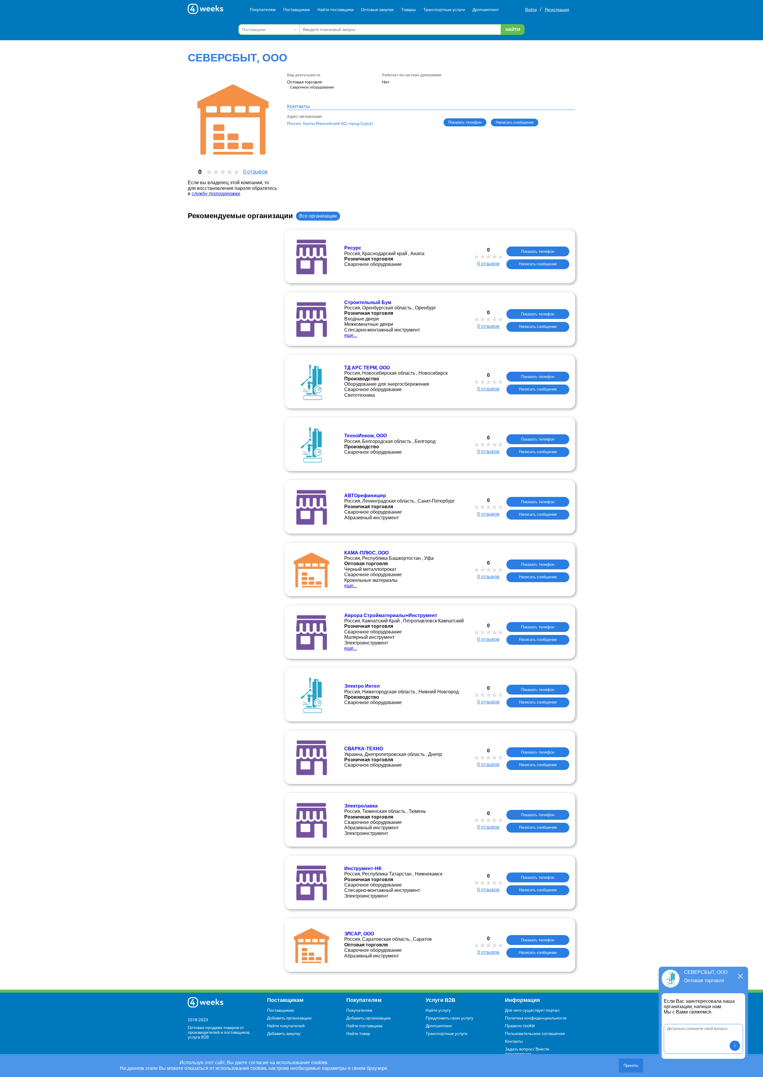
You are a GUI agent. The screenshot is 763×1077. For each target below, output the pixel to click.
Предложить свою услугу (449, 1018)
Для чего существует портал (532, 1010)
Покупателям (263, 9)
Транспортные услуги (444, 9)
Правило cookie (520, 1025)
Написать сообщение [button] (515, 122)
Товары (408, 9)
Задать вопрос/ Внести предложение (527, 1051)
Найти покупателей (286, 1025)
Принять (631, 1065)
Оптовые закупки (377, 9)
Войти (531, 9)
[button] (735, 1046)
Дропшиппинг (485, 9)
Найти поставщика (335, 9)
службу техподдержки (216, 193)
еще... (350, 335)
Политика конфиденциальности (536, 1018)
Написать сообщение (538, 264)
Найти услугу (438, 1010)
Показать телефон (465, 122)
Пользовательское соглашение (535, 1033)
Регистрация (557, 9)
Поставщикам (296, 9)
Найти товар (358, 1033)
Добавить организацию (289, 1018)
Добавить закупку (283, 1033)
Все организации (318, 216)
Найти (512, 29)
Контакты (514, 1041)
